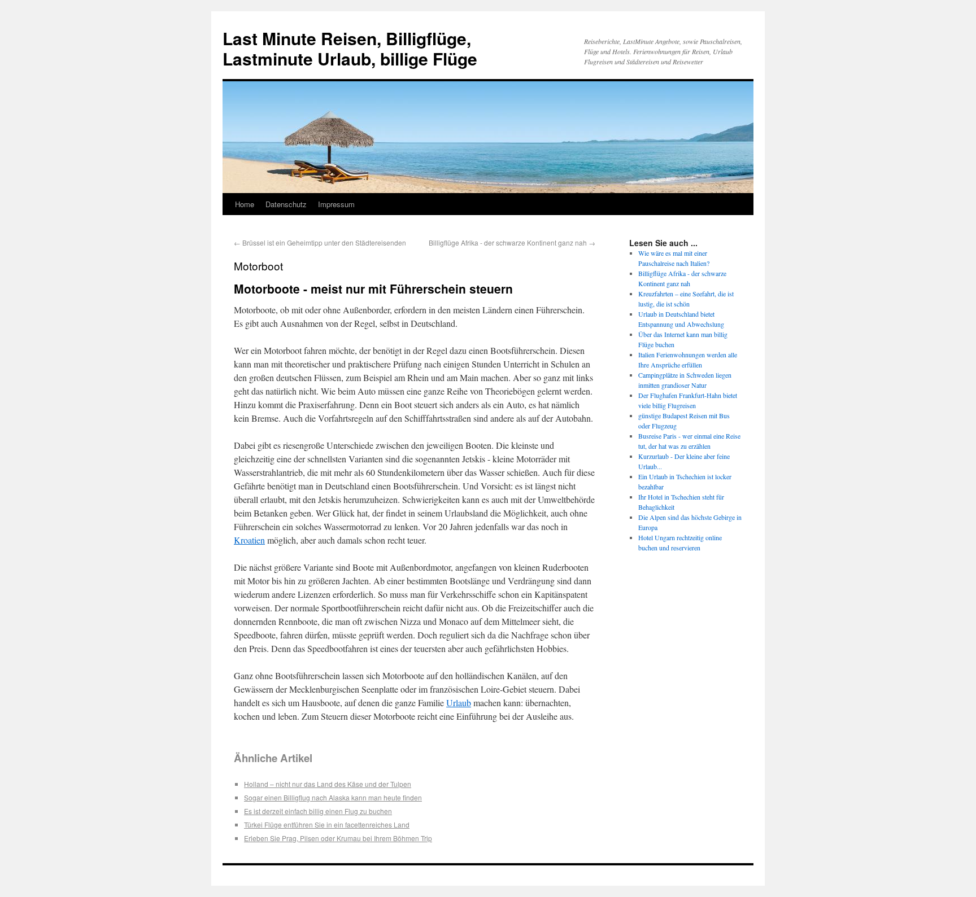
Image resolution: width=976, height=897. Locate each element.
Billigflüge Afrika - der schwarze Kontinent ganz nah (512, 242)
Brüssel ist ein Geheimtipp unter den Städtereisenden (320, 242)
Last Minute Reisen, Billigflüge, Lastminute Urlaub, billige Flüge (350, 48)
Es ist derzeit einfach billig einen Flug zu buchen (318, 811)
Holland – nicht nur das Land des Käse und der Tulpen (327, 784)
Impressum (336, 204)
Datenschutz (286, 204)
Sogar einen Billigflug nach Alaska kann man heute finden (333, 797)
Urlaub (458, 702)
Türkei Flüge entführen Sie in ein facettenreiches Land (326, 824)
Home (244, 204)
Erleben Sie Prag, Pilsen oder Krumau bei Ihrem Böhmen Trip (338, 838)
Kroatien (249, 540)
